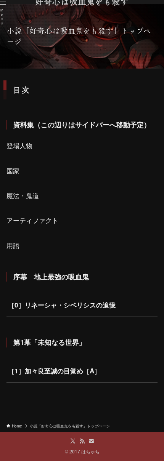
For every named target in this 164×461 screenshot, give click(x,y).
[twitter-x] (72, 441)
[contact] (91, 441)
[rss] (82, 441)
